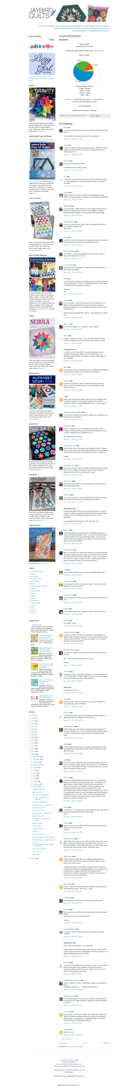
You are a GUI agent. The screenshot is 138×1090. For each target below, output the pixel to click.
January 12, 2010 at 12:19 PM (73, 956)
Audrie (66, 609)
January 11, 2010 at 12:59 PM (73, 801)
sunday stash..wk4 (38, 807)
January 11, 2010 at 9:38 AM (73, 602)
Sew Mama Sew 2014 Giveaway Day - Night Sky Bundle (46, 665)
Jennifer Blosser (69, 650)
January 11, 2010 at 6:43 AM (73, 294)
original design (35, 603)
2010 (33, 754)
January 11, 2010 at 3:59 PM (73, 891)
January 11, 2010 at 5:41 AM (73, 170)
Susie (65, 807)
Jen (65, 176)
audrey (66, 300)
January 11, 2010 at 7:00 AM (73, 374)
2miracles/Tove (69, 838)
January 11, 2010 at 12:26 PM (73, 753)
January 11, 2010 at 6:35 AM (73, 272)
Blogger (77, 1085)
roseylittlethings (69, 929)
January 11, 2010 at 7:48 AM (73, 488)
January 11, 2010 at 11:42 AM (73, 720)
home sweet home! (39, 810)
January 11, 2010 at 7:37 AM (73, 439)
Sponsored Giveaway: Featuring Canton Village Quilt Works (46, 649)
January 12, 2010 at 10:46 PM (73, 989)
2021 (33, 723)
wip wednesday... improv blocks (43, 813)
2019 (33, 729)
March (35, 781)
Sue (65, 278)
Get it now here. (44, 563)
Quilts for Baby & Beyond (39, 586)
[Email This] (91, 116)
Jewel (66, 335)
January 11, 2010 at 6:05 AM (73, 231)
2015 (33, 740)
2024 (33, 715)
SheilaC (66, 909)
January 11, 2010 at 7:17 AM (73, 419)
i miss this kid (37, 851)
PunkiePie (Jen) (69, 465)
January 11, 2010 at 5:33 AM (73, 154)
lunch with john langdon (40, 802)
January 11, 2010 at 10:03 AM (73, 643)
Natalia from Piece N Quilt (72, 412)
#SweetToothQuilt (34, 469)
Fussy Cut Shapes (35, 181)
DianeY (66, 530)
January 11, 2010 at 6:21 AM (73, 258)
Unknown (67, 1011)
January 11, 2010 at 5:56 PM (73, 923)
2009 (33, 858)
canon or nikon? (38, 823)
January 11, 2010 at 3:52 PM (73, 877)
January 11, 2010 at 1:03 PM (73, 816)
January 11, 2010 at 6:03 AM (73, 215)
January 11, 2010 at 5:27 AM (73, 139)
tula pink (33, 610)
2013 (33, 746)
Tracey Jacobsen (69, 632)
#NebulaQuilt (41, 368)
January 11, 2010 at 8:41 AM (73, 543)
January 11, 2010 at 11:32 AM (73, 706)
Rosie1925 (67, 884)
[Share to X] (95, 116)
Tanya (66, 1029)
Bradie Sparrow (69, 996)
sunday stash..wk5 (38, 789)
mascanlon (67, 481)
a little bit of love (38, 829)
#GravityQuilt (41, 131)
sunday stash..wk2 (38, 834)
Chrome (72, 99)
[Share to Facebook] (97, 116)
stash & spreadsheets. (40, 849)
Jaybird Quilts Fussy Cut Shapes (96, 26)
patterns (33, 605)
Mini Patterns (35, 581)
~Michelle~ (67, 426)
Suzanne (67, 495)
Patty (65, 744)
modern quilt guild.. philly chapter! (43, 837)
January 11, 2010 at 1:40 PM (73, 832)
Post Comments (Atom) (75, 1046)
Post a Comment (67, 1039)
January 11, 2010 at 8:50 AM (73, 563)
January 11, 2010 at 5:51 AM (73, 186)
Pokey (66, 192)
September (37, 765)
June (35, 773)
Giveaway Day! (37, 625)
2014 (33, 743)
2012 (33, 748)
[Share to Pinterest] (99, 116)
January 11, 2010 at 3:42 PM (73, 850)
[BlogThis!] (93, 116)
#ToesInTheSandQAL (36, 250)
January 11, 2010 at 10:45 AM (73, 681)
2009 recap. (36, 854)
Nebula (33, 583)
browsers (35, 831)
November (36, 759)
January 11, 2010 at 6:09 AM (73, 245)
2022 (33, 721)
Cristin (66, 823)
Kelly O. (66, 324)
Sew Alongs (77, 31)
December (36, 756)
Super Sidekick (77, 26)
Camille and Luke (70, 446)
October (36, 762)
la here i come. (37, 826)
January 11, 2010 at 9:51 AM (73, 626)
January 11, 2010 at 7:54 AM (73, 502)
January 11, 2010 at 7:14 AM (73, 406)
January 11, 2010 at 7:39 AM (73, 459)
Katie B (66, 161)
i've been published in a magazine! (40, 798)
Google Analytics (99, 51)
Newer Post (63, 1043)
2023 (33, 718)
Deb (65, 760)
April (34, 778)
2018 (33, 732)
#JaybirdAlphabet (34, 419)
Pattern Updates (91, 28)
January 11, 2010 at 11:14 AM (73, 692)
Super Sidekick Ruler (42, 309)
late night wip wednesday (41, 795)
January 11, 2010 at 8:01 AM (73, 524)
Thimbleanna (68, 595)
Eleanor (66, 381)
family (33, 598)
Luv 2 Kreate (68, 265)
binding (33, 595)
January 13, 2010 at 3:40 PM (73, 1023)
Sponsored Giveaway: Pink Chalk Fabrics (46, 696)
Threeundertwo (69, 726)
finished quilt (35, 600)
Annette (66, 671)
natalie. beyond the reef (72, 980)
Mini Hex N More (63, 26)
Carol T (66, 620)
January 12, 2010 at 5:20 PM (73, 974)
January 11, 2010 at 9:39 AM (73, 614)
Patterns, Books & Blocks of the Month (68, 28)
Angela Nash (68, 550)
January (36, 787)
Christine (67, 897)
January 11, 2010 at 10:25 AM (73, 665)
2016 (33, 737)
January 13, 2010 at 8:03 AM (73, 1005)
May (34, 776)
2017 (33, 734)
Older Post (106, 1043)
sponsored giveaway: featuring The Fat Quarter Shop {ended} (46, 637)
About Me (98, 31)
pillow (32, 608)
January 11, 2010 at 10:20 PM (73, 936)
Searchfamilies (69, 222)
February (36, 784)
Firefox (92, 99)
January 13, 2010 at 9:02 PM (73, 1035)
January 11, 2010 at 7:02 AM (73, 390)
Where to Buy (88, 31)
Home (85, 1043)
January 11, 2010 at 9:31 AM (73, 588)
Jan (65, 569)
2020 (33, 726)
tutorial (33, 612)
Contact (106, 31)
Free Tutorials (103, 28)
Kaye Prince (68, 856)
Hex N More (43, 26)
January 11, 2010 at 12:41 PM (73, 771)
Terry (65, 145)
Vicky (65, 237)
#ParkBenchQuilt (38, 520)
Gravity (33, 574)
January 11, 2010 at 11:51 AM (73, 738)
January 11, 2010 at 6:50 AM (73, 343)
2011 (33, 751)
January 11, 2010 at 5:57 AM (73, 199)
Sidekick (52, 26)
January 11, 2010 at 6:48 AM (73, 317)
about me (34, 593)
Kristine (66, 777)
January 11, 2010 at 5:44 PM (73, 903)
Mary (65, 367)
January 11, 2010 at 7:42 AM (73, 474)
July (34, 770)
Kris (65, 127)
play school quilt (38, 792)
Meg (65, 699)
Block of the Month (37, 571)
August (35, 767)
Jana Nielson (68, 581)
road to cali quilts (38, 816)
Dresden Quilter (69, 251)
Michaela (67, 206)
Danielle (66, 962)
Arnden (66, 713)
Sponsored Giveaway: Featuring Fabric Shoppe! (46, 681)
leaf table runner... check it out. (42, 805)
